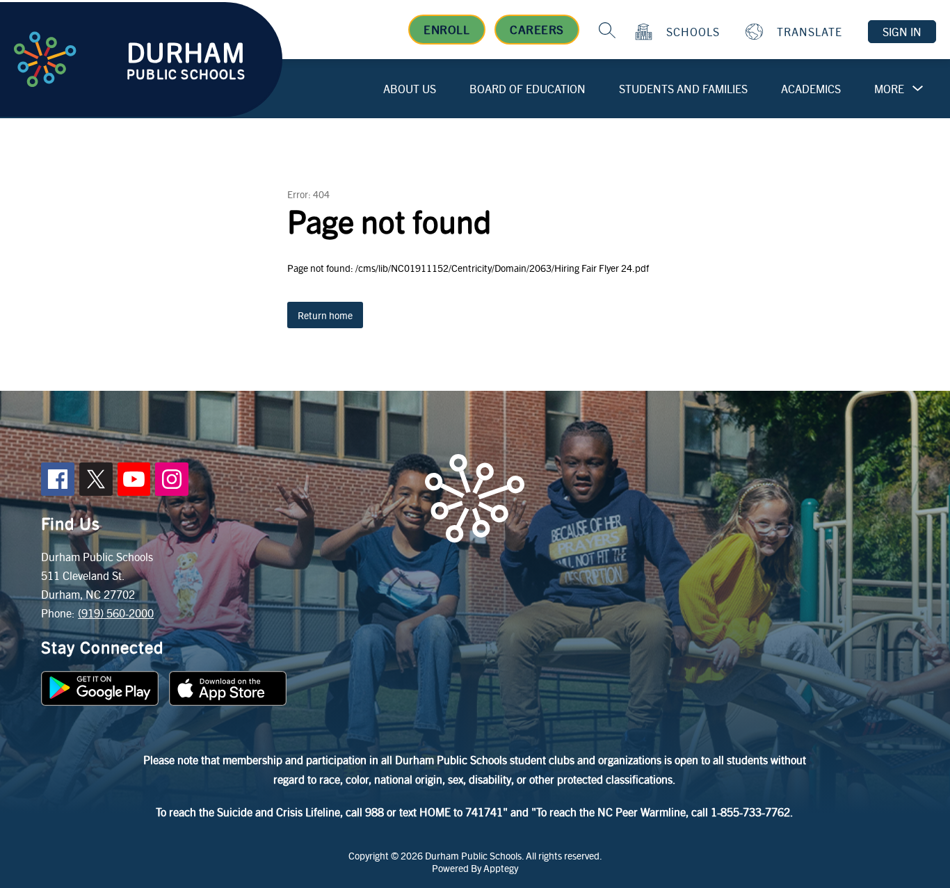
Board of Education (527, 88)
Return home (325, 315)
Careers (537, 29)
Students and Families (683, 88)
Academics (811, 88)
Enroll (446, 29)
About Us (409, 88)
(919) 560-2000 (116, 613)
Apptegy (500, 868)
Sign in (902, 31)
